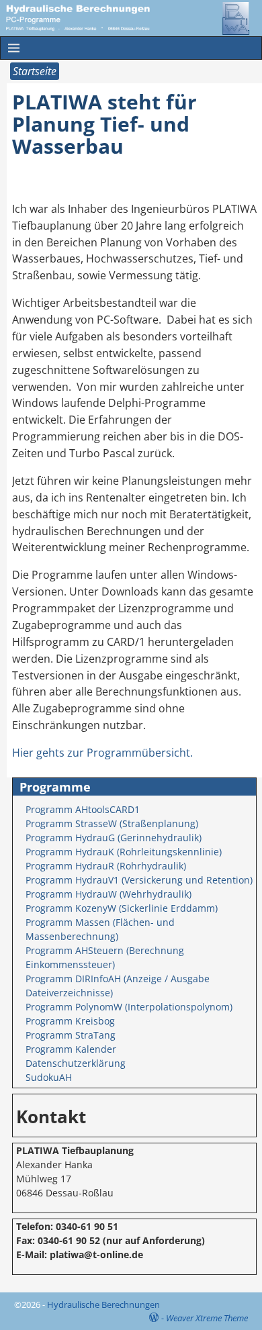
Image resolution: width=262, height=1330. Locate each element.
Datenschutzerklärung (76, 1063)
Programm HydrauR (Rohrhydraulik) (106, 865)
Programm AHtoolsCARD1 (83, 809)
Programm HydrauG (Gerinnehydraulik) (114, 837)
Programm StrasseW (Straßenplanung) (112, 823)
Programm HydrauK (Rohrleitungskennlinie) (124, 851)
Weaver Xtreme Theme (207, 1318)
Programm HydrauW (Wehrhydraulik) (108, 894)
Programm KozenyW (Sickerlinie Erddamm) (122, 908)
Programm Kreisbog (70, 1020)
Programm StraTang (71, 1035)
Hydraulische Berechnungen (103, 1304)
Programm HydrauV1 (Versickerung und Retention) (139, 879)
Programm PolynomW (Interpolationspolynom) (129, 1006)
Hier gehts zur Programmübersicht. (102, 752)
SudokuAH (49, 1077)
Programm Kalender (71, 1049)
